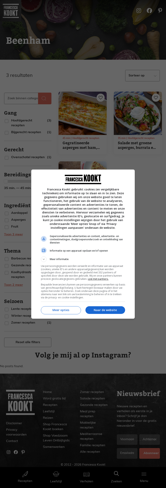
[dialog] (83, 244)
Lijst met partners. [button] (98, 279)
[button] (83, 259)
